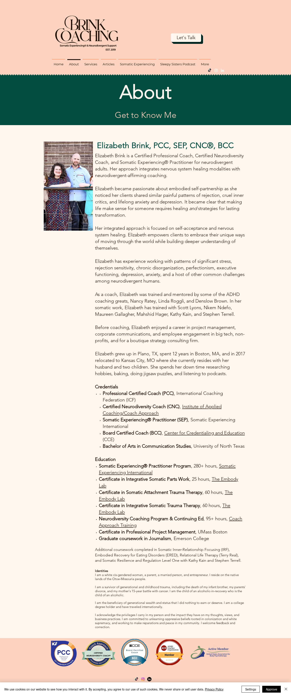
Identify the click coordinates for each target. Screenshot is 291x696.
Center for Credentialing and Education (204, 433)
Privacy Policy (214, 689)
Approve (271, 689)
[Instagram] (216, 70)
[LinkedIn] (222, 70)
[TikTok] (209, 70)
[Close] (285, 689)
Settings (250, 689)
